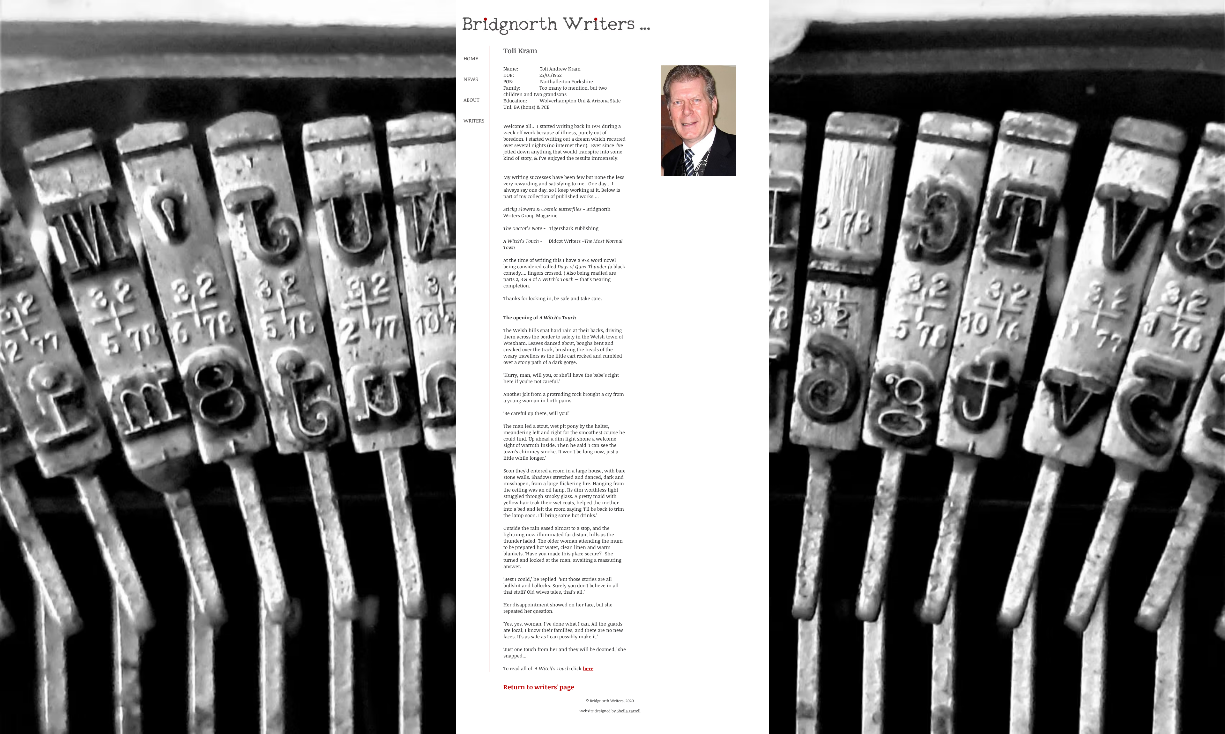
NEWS (471, 79)
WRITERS (474, 120)
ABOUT (471, 99)
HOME (471, 58)
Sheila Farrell (629, 710)
